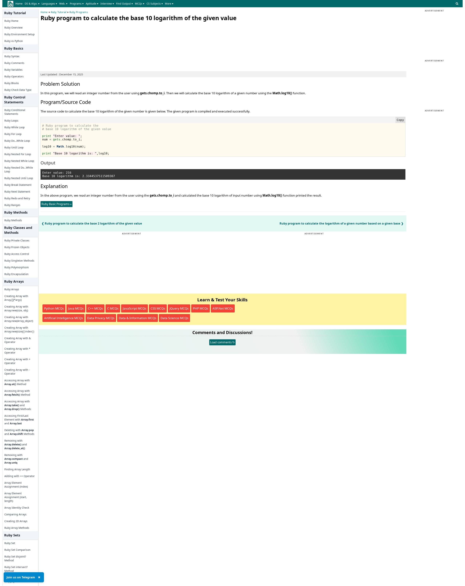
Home (19, 3)
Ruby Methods (13, 220)
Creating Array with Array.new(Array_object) (18, 319)
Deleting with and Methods (19, 432)
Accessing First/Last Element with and (19, 419)
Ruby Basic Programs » (56, 204)
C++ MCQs (95, 308)
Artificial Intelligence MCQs (63, 318)
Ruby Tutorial (58, 12)
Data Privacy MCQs (100, 318)
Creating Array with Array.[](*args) (16, 298)
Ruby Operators (14, 76)
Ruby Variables (13, 69)
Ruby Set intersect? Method (16, 569)
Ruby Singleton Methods (19, 260)
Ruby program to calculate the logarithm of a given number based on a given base (340, 223)
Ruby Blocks (11, 83)
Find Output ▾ (124, 3)
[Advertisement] (68, 45)
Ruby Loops (11, 120)
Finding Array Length (17, 469)
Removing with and (15, 444)
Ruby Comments (14, 63)
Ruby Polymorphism (16, 267)
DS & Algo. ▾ (32, 3)
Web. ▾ (63, 3)
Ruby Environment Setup (19, 34)
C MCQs (112, 308)
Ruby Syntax (11, 56)
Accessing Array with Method (17, 382)
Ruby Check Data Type (17, 90)
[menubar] (95, 3)
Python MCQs (54, 308)
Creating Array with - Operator (17, 371)
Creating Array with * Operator (17, 350)
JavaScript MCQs (134, 308)
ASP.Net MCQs (223, 308)
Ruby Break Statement (17, 185)
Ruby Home (11, 21)
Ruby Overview (13, 27)
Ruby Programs (78, 12)
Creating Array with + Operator (17, 361)
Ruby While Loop (14, 127)
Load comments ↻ (222, 342)
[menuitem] (19, 3)
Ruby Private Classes (16, 240)
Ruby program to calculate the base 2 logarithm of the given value (93, 223)
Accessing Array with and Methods (17, 405)
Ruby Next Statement (17, 191)
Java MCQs (76, 308)
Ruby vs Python (13, 41)
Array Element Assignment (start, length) (15, 497)
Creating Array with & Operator (17, 340)
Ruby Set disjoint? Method (15, 558)
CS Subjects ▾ (155, 3)
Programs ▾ (77, 3)
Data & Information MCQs (137, 318)
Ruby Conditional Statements (14, 112)
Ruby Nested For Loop (17, 154)
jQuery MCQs (179, 308)
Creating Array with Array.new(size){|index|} (19, 329)
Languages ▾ (49, 3)
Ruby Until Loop (14, 147)
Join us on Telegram (21, 577)
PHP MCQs (200, 308)
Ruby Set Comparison (17, 549)
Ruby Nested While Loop (19, 161)
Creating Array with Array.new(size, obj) (16, 308)
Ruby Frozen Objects (16, 247)
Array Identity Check (16, 507)
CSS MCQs (158, 308)
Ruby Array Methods (16, 528)
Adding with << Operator (19, 476)
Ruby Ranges (12, 205)
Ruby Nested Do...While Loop (18, 169)
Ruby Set (9, 543)
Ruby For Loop (13, 134)
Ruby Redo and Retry (17, 198)
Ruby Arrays (11, 289)
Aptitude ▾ (92, 3)
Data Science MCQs (174, 318)
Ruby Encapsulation (16, 274)
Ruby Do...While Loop (17, 140)
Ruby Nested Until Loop (18, 178)
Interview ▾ (107, 3)
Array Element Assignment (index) (16, 484)
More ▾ (169, 3)
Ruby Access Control (16, 254)
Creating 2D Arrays (15, 521)
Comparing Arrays (15, 514)
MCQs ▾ (139, 3)
